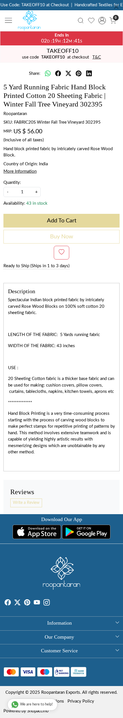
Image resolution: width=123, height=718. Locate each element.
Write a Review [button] (26, 503)
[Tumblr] (53, 603)
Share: (34, 73)
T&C (96, 57)
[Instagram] (46, 603)
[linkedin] (89, 74)
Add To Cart (61, 221)
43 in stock (36, 203)
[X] (17, 603)
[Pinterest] (27, 603)
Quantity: (12, 182)
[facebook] (58, 74)
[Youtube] (37, 603)
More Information (20, 171)
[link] (81, 20)
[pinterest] (79, 74)
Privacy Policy (81, 701)
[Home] (31, 22)
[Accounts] (102, 20)
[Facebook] (7, 603)
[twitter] (68, 74)
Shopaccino (38, 711)
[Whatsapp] (48, 74)
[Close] (116, 6)
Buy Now (61, 237)
